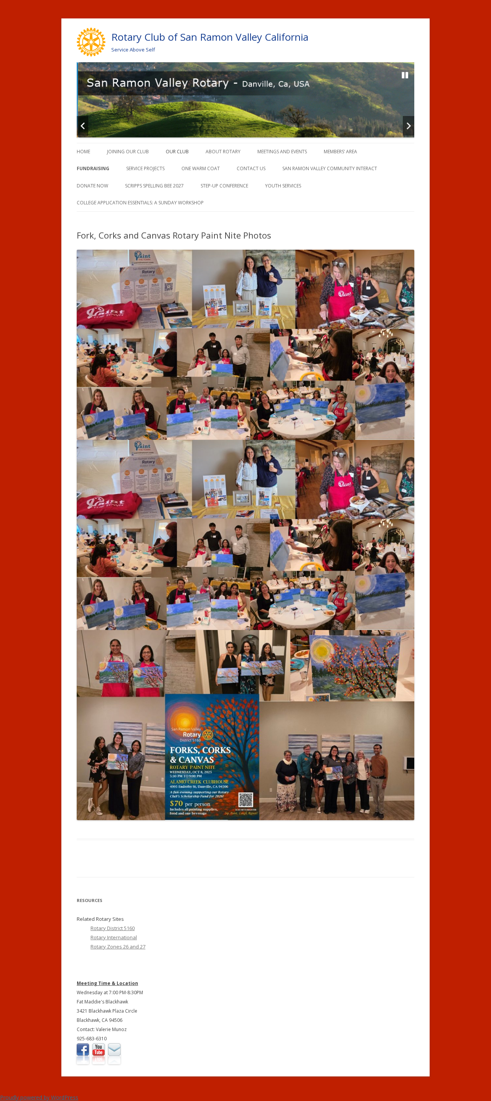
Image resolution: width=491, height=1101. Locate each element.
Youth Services (283, 185)
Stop (405, 75)
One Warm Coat (200, 168)
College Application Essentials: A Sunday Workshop (140, 202)
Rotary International (114, 937)
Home (83, 151)
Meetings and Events (282, 151)
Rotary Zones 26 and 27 (118, 946)
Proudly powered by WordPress (39, 1097)
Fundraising (93, 168)
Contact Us (251, 168)
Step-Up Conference (224, 185)
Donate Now (92, 185)
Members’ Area (340, 151)
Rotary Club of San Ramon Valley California (209, 37)
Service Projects (145, 168)
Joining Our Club (128, 151)
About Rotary (223, 151)
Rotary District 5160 (113, 928)
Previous (82, 126)
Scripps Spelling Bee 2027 (154, 185)
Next (408, 126)
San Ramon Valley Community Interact (329, 168)
